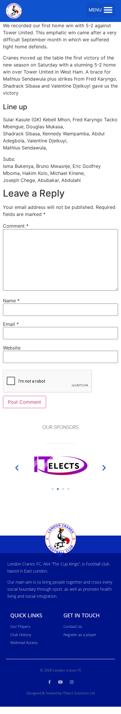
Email (11, 324)
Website (12, 347)
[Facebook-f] (49, 682)
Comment (15, 226)
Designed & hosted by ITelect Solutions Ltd (60, 693)
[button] (100, 10)
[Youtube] (60, 682)
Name (11, 300)
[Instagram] (72, 682)
